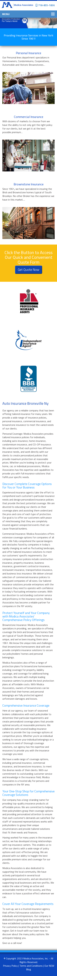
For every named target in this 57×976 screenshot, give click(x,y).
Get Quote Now (28, 269)
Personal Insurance (28, 52)
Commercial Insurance (28, 116)
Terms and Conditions (31, 966)
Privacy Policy (10, 966)
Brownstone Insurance (29, 184)
